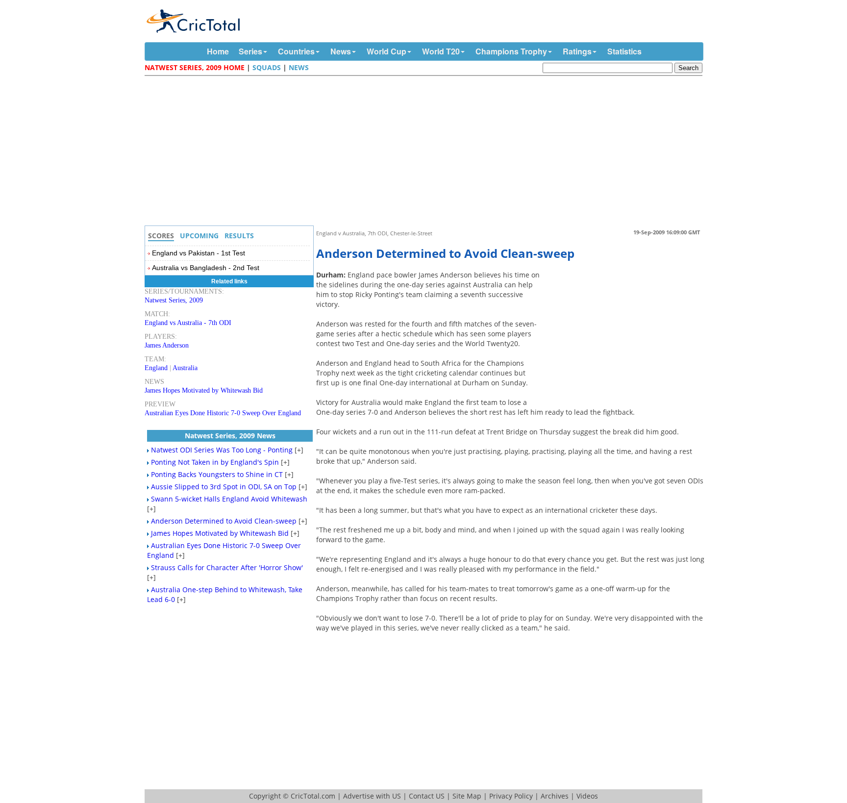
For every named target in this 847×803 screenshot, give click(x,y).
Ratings (577, 51)
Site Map (466, 796)
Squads (266, 67)
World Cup (386, 51)
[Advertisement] (426, 152)
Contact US (427, 796)
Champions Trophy (511, 51)
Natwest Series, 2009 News (230, 435)
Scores (161, 235)
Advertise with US (372, 796)
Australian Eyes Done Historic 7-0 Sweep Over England (223, 413)
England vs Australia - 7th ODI (188, 322)
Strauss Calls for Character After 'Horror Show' (227, 567)
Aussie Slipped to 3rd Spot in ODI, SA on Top (224, 486)
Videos (587, 796)
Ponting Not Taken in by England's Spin (215, 462)
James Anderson (167, 345)
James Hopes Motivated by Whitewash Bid (204, 390)
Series (250, 51)
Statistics (624, 51)
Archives (555, 796)
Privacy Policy (511, 796)
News (340, 51)
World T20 (441, 51)
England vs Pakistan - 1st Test (198, 253)
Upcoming (199, 235)
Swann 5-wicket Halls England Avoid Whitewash (229, 498)
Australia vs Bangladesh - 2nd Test (205, 268)
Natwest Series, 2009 (174, 300)
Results (239, 235)
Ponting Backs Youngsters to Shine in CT (217, 474)
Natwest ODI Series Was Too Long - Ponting (222, 449)
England (156, 368)
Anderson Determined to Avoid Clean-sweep (224, 521)
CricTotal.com (313, 796)
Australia (185, 368)
